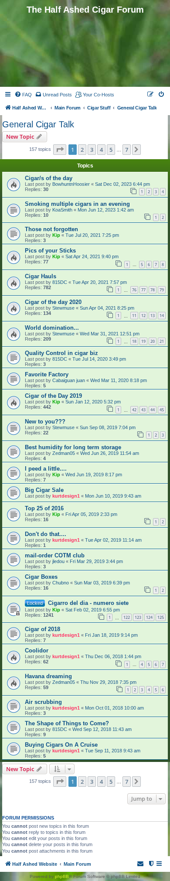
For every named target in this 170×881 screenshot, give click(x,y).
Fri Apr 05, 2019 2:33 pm (91, 514)
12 (143, 315)
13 (152, 315)
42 (134, 410)
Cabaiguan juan (68, 380)
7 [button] (126, 150)
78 (152, 290)
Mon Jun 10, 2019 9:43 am (113, 496)
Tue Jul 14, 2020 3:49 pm (99, 359)
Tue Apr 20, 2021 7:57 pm (99, 282)
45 (162, 410)
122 (126, 617)
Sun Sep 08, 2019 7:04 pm (108, 427)
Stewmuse (63, 308)
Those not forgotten (51, 229)
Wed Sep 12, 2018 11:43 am (102, 729)
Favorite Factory (46, 374)
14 (162, 315)
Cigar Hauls (40, 276)
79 (162, 290)
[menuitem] (23, 94)
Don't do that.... (45, 534)
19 (143, 341)
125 (160, 617)
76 (134, 290)
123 (138, 617)
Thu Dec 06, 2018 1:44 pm (113, 656)
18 (134, 341)
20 (152, 341)
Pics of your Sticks (50, 250)
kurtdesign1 (66, 496)
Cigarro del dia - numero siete (88, 603)
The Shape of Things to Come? (67, 723)
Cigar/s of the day (48, 178)
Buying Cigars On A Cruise (61, 744)
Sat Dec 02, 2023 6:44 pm (122, 184)
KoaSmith (62, 209)
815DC (59, 282)
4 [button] (101, 150)
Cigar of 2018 (42, 629)
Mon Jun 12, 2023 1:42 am (106, 209)
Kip (56, 235)
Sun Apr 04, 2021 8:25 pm (107, 308)
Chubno (60, 582)
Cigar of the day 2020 (53, 302)
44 (152, 410)
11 (134, 315)
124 (149, 617)
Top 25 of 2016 (44, 508)
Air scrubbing (43, 702)
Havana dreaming (48, 676)
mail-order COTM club (55, 555)
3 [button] (91, 150)
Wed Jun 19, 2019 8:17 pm (93, 474)
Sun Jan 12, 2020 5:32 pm (93, 401)
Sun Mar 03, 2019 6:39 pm (102, 582)
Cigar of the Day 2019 (53, 396)
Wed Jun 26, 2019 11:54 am (109, 453)
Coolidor (36, 650)
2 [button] (82, 150)
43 (143, 410)
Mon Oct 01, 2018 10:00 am (114, 707)
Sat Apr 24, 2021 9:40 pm (92, 256)
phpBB (62, 876)
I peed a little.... (46, 468)
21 (162, 341)
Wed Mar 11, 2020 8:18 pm (118, 380)
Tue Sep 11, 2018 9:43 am (112, 750)
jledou (58, 561)
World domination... (52, 327)
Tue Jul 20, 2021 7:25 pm (92, 235)
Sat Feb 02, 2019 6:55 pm (92, 609)
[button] (59, 149)
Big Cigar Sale (44, 490)
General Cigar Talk (38, 124)
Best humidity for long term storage (73, 447)
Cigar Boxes (41, 577)
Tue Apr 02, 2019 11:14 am (113, 540)
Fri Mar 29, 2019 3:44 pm (96, 561)
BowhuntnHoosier (71, 184)
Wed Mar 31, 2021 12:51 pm (109, 333)
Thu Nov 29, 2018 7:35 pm (108, 682)
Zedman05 (63, 453)
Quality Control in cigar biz (61, 353)
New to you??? (45, 421)
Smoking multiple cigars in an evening (77, 204)
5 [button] (110, 150)
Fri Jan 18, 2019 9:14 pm (111, 635)
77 (143, 290)
